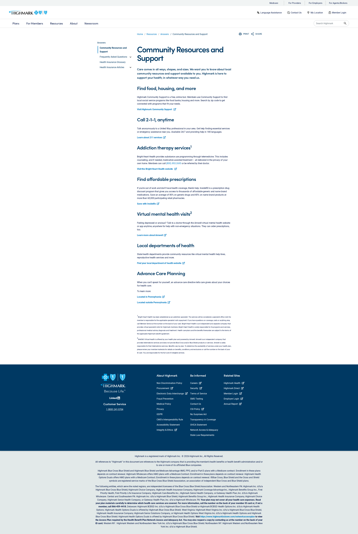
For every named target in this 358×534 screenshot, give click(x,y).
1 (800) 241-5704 (114, 409)
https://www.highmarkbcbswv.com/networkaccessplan (227, 516)
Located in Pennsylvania (149, 296)
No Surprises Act (198, 414)
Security (194, 388)
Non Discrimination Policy (169, 382)
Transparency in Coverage (203, 419)
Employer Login (231, 398)
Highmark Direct (232, 388)
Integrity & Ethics (165, 429)
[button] (115, 49)
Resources (152, 34)
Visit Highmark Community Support (155, 109)
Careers (194, 382)
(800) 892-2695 (173, 163)
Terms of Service (198, 393)
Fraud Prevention (165, 398)
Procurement (163, 388)
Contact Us (296, 12)
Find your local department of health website (159, 263)
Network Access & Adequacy (204, 429)
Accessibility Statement (168, 424)
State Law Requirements (202, 434)
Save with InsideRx (146, 203)
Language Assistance (271, 12)
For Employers (315, 3)
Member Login (339, 12)
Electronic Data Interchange (170, 393)
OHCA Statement (198, 424)
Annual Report (231, 403)
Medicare (273, 3)
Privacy (160, 408)
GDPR (159, 414)
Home (140, 34)
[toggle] (130, 57)
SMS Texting (196, 398)
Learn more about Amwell (150, 235)
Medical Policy (164, 403)
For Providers (294, 3)
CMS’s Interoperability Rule (170, 419)
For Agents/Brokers (338, 3)
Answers (164, 34)
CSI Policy (195, 408)
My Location (317, 12)
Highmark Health (232, 382)
